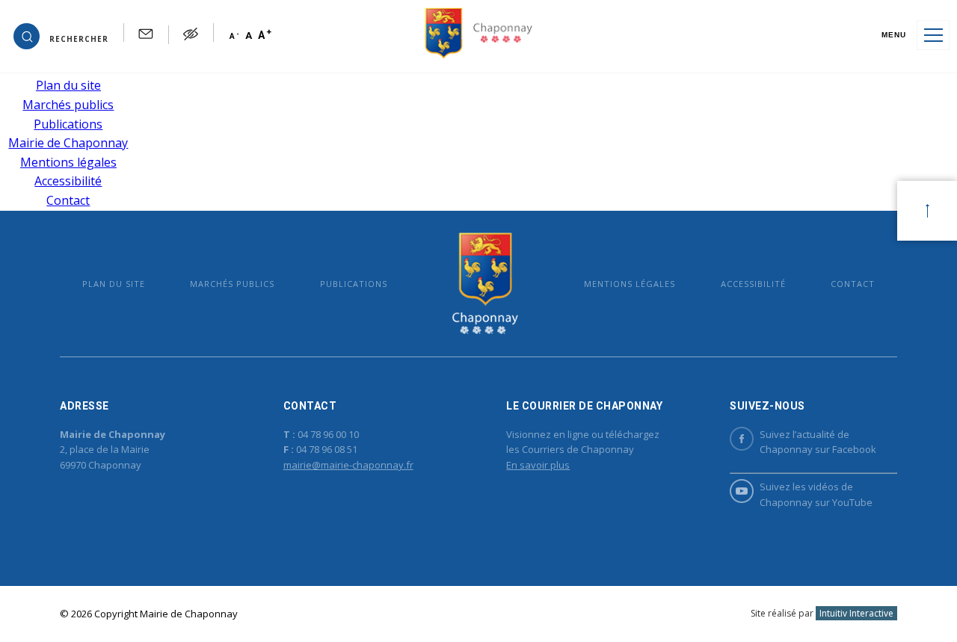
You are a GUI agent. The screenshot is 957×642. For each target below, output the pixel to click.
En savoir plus (538, 465)
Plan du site (68, 85)
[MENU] (933, 35)
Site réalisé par (822, 613)
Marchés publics (68, 104)
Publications (68, 124)
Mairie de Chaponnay (68, 143)
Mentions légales (68, 162)
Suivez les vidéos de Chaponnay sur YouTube (816, 494)
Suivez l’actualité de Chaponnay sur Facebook (818, 442)
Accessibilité (68, 181)
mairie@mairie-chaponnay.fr (348, 465)
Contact (68, 200)
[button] (60, 35)
